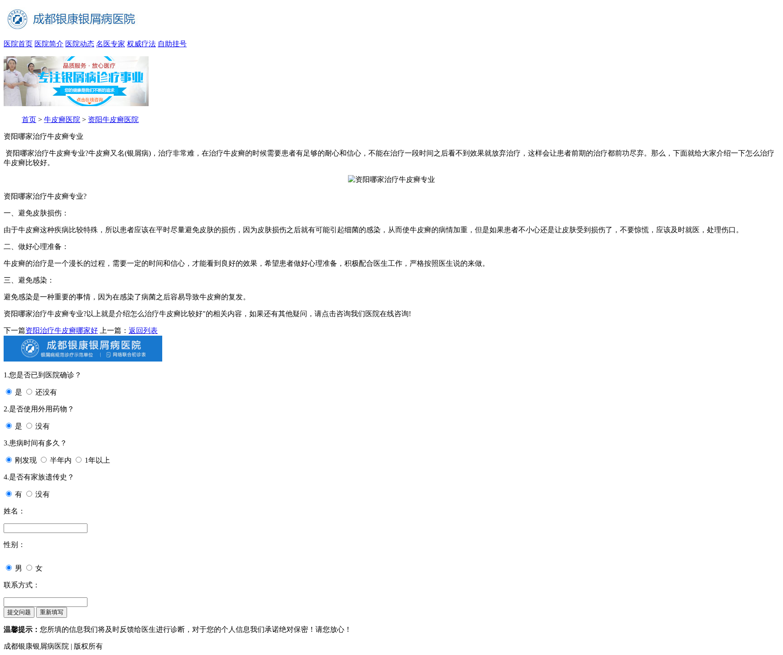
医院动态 (79, 44)
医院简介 (48, 44)
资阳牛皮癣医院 (113, 119)
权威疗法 (141, 44)
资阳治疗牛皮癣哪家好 (61, 330)
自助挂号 (172, 44)
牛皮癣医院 (62, 119)
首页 (29, 119)
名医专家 (110, 44)
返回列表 (143, 330)
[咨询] (391, 179)
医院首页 (18, 44)
